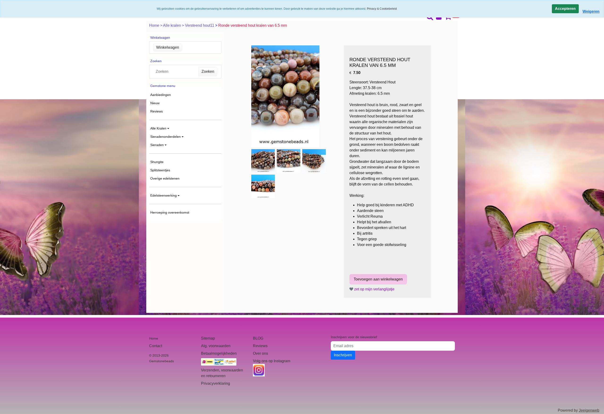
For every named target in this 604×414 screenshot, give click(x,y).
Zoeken (207, 71)
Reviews (156, 111)
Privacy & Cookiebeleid (382, 8)
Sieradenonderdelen (165, 136)
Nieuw (154, 103)
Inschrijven (343, 355)
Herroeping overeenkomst (169, 212)
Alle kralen (172, 25)
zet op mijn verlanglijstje (373, 289)
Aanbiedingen (160, 95)
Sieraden (157, 145)
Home (154, 25)
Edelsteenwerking (163, 195)
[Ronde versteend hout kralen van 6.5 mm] (285, 96)
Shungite (157, 162)
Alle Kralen (158, 128)
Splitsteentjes (160, 170)
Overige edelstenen (165, 178)
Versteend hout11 (200, 25)
